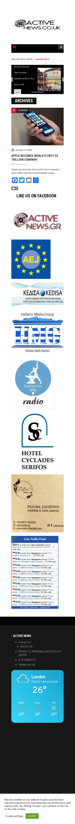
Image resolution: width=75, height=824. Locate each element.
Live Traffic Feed (35, 539)
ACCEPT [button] (32, 816)
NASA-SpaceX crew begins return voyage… (33, 560)
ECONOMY (23, 110)
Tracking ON (45, 607)
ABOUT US (26, 646)
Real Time (34, 607)
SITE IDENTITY (27, 659)
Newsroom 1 (22, 164)
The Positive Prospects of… (32, 554)
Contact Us (24, 642)
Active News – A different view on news (33, 566)
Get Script (24, 607)
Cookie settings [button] (14, 816)
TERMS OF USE (26, 664)
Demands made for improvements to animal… (32, 547)
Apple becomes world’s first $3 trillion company (34, 157)
